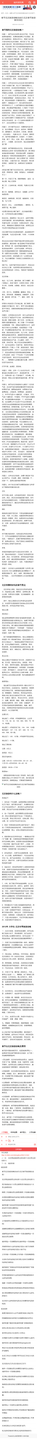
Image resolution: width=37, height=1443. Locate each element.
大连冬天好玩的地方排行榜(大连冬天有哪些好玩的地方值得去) (18, 1260)
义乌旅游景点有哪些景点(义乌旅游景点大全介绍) (18, 1222)
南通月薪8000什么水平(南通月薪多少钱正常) (17, 1313)
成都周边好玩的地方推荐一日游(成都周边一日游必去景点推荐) (18, 1235)
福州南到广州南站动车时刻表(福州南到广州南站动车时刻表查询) (18, 1268)
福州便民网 (18, 2)
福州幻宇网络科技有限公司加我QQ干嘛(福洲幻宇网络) (18, 1411)
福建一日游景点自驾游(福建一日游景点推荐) (17, 1283)
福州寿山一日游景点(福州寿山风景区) (15, 1405)
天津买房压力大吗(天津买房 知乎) (13, 1426)
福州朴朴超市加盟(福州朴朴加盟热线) (15, 1400)
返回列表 (11, 1163)
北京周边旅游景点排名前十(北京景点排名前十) (18, 1179)
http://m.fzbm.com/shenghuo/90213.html (15, 1155)
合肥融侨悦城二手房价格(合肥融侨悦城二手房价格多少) (18, 1419)
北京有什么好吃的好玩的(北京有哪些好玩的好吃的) (18, 1302)
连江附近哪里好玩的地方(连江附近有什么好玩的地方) (18, 1294)
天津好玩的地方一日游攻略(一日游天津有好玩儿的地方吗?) (18, 1214)
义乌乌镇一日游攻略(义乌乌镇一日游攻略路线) (18, 1254)
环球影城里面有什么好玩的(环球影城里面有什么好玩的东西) (18, 1276)
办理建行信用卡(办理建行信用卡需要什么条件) (18, 1338)
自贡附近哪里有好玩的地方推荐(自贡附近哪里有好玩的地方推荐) (18, 1198)
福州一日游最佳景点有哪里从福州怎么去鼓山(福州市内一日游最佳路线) (18, 1369)
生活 (6, 13)
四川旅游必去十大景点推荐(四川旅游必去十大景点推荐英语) (18, 1185)
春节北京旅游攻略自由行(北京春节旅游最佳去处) (18, 1172)
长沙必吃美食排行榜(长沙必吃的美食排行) (16, 1430)
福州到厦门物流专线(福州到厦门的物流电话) (17, 1323)
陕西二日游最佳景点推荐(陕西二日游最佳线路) (18, 1192)
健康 (11, 13)
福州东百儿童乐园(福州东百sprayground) (16, 1343)
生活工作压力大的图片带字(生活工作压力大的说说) (18, 1357)
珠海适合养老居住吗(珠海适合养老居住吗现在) (18, 1288)
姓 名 (4, 1137)
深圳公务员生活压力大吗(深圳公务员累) (16, 1328)
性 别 (4, 1140)
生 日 (4, 1144)
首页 (2, 13)
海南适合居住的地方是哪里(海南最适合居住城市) (18, 1385)
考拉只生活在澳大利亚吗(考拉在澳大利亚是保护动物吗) (18, 1349)
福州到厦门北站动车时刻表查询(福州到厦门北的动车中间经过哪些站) (18, 1206)
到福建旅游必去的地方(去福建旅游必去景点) (17, 1318)
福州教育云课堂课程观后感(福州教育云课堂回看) (18, 1393)
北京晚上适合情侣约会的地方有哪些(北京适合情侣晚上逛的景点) (18, 1377)
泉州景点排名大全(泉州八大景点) (13, 1333)
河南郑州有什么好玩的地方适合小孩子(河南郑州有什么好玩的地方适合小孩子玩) (18, 1247)
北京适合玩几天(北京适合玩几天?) (14, 1363)
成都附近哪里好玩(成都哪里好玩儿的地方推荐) (18, 1229)
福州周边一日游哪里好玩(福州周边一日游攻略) (18, 1241)
